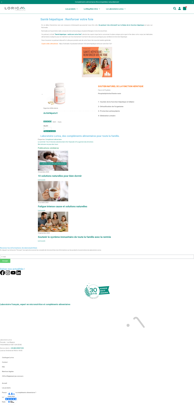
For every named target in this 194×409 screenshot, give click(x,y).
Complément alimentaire (53, 139)
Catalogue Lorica (8, 357)
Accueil (4, 383)
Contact (5, 362)
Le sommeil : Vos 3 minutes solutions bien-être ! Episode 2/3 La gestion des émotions (65, 142)
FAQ (3, 367)
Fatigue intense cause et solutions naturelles (62, 206)
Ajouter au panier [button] (50, 131)
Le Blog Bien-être (91, 9)
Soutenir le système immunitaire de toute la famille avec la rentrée (74, 237)
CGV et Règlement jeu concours (12, 376)
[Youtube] (13, 272)
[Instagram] (7, 272)
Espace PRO (6, 402)
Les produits (70, 9)
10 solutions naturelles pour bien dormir (60, 176)
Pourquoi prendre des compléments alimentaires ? (19, 392)
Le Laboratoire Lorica (114, 9)
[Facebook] (2, 272)
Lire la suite (41, 180)
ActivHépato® (50, 113)
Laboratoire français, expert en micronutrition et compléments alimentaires (35, 304)
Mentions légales (8, 371)
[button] (1, 2)
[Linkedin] (18, 272)
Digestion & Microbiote (50, 108)
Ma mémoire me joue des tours (48, 144)
